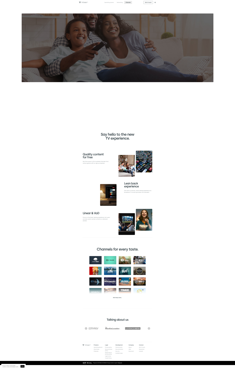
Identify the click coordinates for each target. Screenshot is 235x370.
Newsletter (141, 349)
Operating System (98, 347)
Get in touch (142, 347)
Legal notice (108, 356)
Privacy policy (108, 347)
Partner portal (118, 347)
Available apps (119, 353)
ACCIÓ (120, 362)
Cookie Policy (108, 358)
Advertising (96, 349)
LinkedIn (141, 351)
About (130, 347)
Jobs (130, 349)
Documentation (119, 349)
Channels (96, 351)
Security (117, 351)
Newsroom (131, 351)
